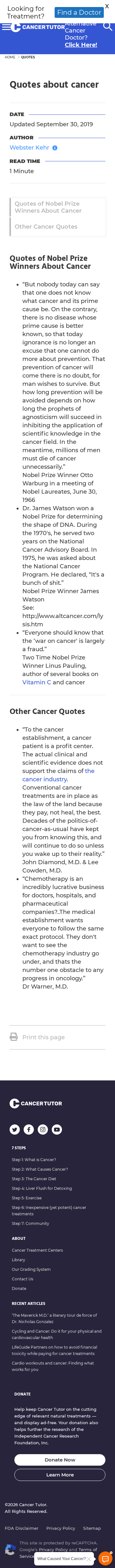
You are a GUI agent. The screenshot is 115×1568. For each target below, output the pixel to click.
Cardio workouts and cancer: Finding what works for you (53, 1366)
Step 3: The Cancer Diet (34, 1178)
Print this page (43, 1037)
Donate (19, 1288)
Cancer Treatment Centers (37, 1250)
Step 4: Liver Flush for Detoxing (42, 1188)
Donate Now (60, 1460)
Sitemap (92, 1528)
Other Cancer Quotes (46, 226)
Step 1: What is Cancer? (34, 1159)
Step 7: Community (30, 1223)
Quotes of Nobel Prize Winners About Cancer (48, 207)
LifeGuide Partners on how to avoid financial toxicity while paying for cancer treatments (54, 1350)
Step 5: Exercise (27, 1198)
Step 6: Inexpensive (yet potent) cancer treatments (49, 1210)
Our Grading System (31, 1269)
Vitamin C (36, 682)
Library (18, 1259)
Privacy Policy (60, 1528)
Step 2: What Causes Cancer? (40, 1169)
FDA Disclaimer (21, 1528)
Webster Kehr (29, 147)
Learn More (60, 1475)
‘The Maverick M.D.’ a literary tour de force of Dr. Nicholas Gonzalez (54, 1318)
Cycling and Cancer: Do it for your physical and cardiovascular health (57, 1334)
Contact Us (22, 1279)
